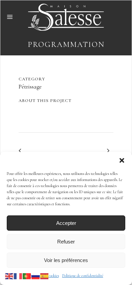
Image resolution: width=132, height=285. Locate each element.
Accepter (66, 223)
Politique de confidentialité (82, 275)
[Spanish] (44, 275)
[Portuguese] (27, 275)
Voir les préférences (66, 260)
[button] (121, 160)
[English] (9, 275)
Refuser (66, 241)
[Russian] (35, 275)
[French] (18, 275)
